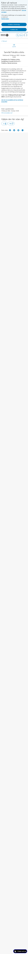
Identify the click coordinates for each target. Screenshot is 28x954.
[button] (17, 35)
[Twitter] (14, 130)
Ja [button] (3, 123)
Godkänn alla (14, 29)
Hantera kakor (5, 18)
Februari (4, 41)
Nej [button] (10, 123)
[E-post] (22, 130)
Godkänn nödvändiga (14, 24)
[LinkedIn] (18, 130)
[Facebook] (10, 130)
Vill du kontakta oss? (6, 113)
